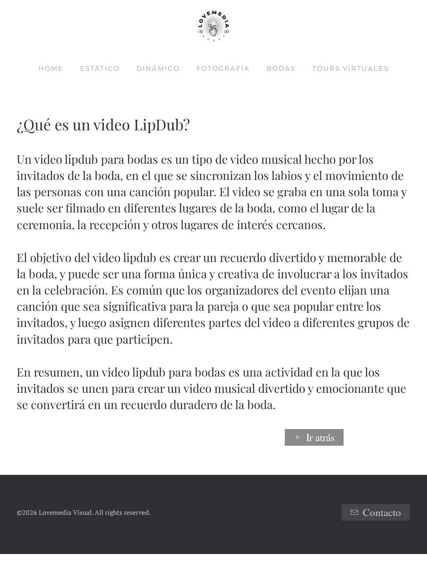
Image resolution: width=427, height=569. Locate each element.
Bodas (281, 68)
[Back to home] (213, 26)
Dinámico (158, 68)
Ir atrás (320, 437)
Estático (100, 68)
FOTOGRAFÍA (223, 68)
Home (50, 68)
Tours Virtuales (350, 68)
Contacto (382, 512)
